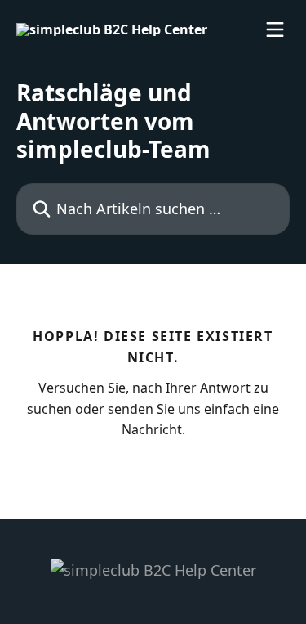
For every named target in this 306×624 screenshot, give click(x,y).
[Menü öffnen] (275, 29)
